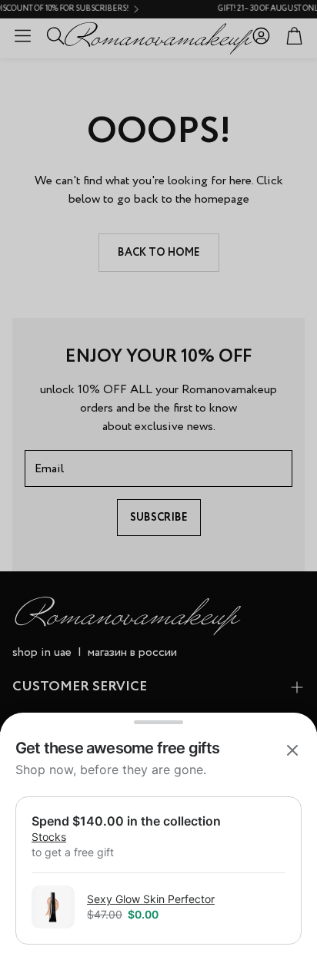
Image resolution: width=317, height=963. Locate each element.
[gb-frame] (158, 847)
